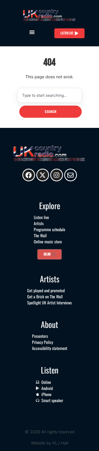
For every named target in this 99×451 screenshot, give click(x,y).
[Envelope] (70, 175)
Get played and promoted (46, 290)
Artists (39, 223)
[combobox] (49, 95)
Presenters (40, 336)
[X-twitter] (42, 175)
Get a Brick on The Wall (45, 296)
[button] (32, 32)
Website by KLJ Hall (49, 442)
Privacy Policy (42, 342)
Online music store (48, 241)
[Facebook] (28, 175)
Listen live (41, 217)
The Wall (40, 235)
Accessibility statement (49, 348)
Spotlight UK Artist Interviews (49, 302)
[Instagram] (56, 175)
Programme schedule (49, 229)
